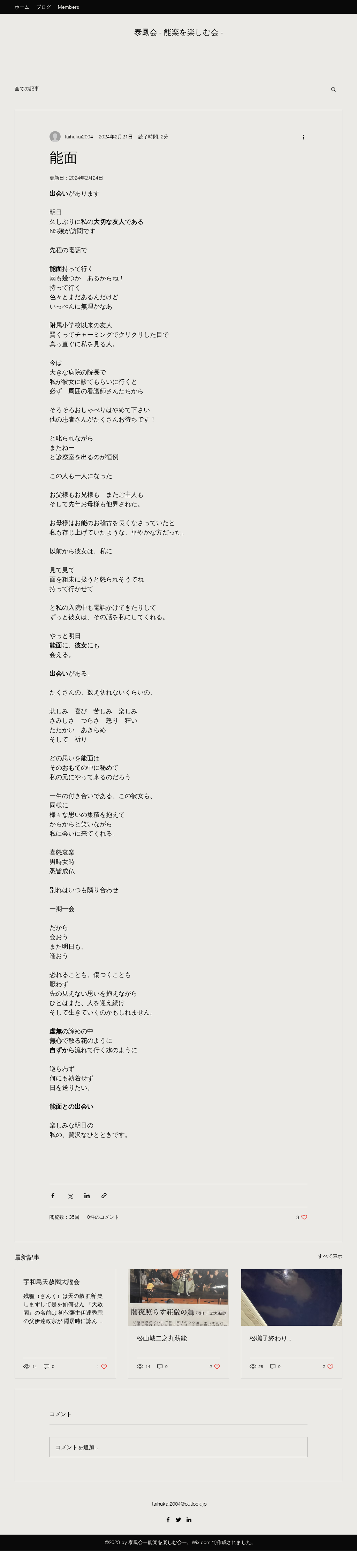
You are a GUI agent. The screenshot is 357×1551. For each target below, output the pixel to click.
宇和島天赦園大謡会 (51, 1282)
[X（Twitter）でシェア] (70, 1195)
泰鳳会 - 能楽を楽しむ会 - (179, 32)
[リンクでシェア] (104, 1195)
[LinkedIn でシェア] (87, 1195)
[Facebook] (168, 1519)
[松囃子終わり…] (291, 1297)
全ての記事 (27, 88)
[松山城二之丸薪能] (178, 1297)
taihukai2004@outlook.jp (179, 1503)
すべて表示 (330, 1256)
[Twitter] (178, 1519)
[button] (333, 89)
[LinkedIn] (188, 1519)
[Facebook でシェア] (53, 1195)
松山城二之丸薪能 (162, 1338)
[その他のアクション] (303, 136)
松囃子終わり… (270, 1338)
